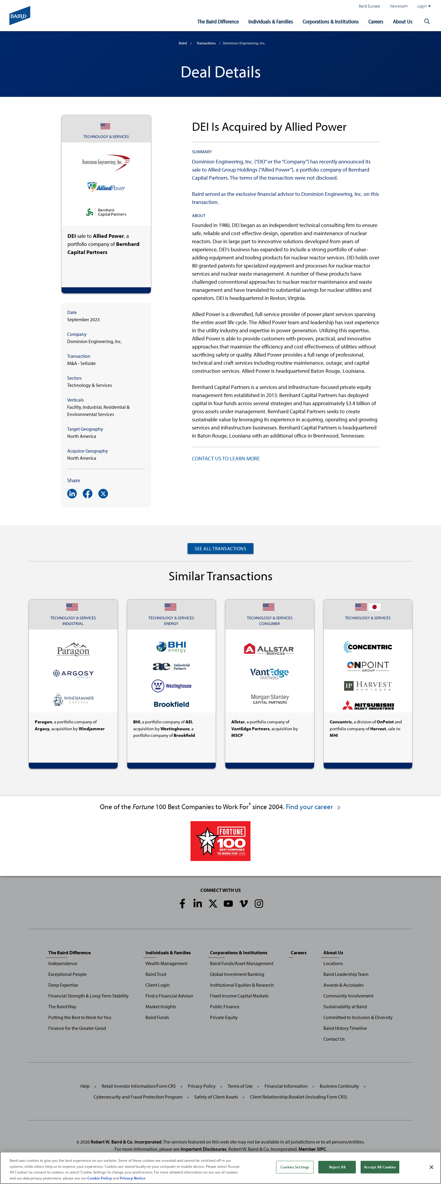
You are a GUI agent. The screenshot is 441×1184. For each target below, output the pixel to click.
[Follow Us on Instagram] (259, 903)
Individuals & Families (270, 21)
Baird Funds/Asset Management (241, 963)
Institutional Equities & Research (242, 985)
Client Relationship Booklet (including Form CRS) (298, 1097)
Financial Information (286, 1086)
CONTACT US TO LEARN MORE (226, 458)
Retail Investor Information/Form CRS (139, 1086)
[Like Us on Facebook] (182, 903)
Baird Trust (156, 974)
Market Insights (161, 1006)
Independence (62, 963)
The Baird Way (62, 1006)
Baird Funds (157, 1017)
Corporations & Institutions (331, 21)
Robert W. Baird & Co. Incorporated (126, 1142)
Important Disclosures (203, 1149)
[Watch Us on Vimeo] (243, 903)
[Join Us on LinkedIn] (197, 903)
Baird (183, 43)
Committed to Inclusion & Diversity (358, 1017)
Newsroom (399, 5)
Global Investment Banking (237, 974)
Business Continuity (339, 1086)
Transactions (206, 43)
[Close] (431, 1167)
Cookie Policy (99, 1177)
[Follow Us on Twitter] (213, 903)
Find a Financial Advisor (169, 996)
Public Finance (224, 1006)
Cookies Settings (294, 1167)
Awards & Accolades (343, 985)
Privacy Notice (133, 1177)
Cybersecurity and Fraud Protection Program (138, 1097)
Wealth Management (167, 963)
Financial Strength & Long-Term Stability (88, 996)
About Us (402, 21)
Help (85, 1086)
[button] (426, 21)
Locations (333, 963)
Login (422, 5)
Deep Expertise (63, 985)
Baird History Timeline (345, 1028)
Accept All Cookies (380, 1167)
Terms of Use (240, 1086)
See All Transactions (220, 549)
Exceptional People (67, 974)
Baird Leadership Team (345, 974)
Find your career (310, 806)
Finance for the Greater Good (77, 1028)
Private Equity (224, 1017)
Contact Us (334, 1039)
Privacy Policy (202, 1086)
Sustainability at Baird (345, 1006)
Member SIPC (312, 1149)
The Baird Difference (218, 21)
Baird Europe (369, 5)
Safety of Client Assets (216, 1097)
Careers (375, 21)
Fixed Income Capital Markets (239, 996)
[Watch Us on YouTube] (228, 903)
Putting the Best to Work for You (79, 1017)
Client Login (158, 985)
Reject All (337, 1167)
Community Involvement (348, 996)
